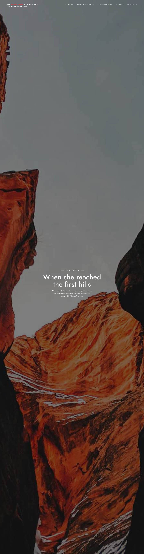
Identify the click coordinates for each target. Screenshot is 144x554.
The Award (69, 5)
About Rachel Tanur (85, 5)
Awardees (119, 5)
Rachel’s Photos (105, 5)
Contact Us (132, 5)
